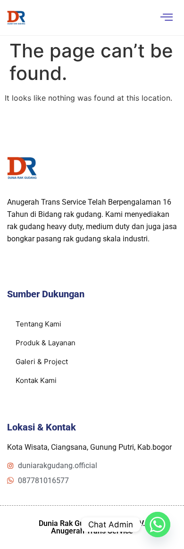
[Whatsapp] (157, 524)
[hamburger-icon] (166, 18)
